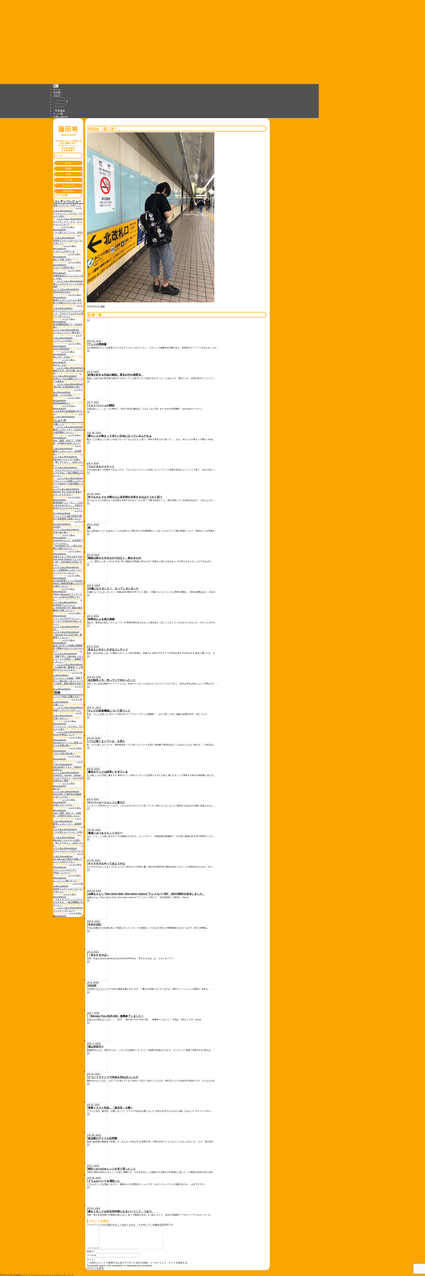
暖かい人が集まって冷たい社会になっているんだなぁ (120, 435)
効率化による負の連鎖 (101, 619)
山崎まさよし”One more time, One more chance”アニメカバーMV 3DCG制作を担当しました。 (146, 893)
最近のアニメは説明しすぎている (108, 771)
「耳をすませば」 (98, 955)
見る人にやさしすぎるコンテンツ (108, 649)
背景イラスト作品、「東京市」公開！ (110, 1107)
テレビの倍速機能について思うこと (109, 710)
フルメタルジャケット (101, 466)
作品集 (57, 92)
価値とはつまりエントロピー (105, 832)
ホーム (57, 89)
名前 (90, 1251)
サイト (90, 1259)
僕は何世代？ (96, 1046)
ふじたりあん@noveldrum (67, 209)
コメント (92, 1247)
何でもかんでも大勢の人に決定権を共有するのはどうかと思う (125, 497)
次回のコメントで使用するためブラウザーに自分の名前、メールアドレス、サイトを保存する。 (140, 1262)
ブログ (57, 95)
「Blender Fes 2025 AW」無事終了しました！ (116, 1016)
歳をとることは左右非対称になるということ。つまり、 (121, 1211)
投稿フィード (22, 1275)
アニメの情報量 (97, 344)
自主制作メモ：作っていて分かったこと (112, 680)
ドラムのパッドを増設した (104, 1181)
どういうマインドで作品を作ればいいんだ (113, 1077)
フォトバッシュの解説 (101, 405)
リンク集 (58, 113)
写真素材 (60, 110)
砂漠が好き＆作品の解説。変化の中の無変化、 (116, 374)
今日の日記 (94, 924)
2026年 (92, 985)
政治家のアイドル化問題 (102, 1138)
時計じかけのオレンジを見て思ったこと (112, 1168)
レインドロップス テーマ (62, 1275)
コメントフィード (41, 1275)
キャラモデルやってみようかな (106, 863)
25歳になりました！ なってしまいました (113, 588)
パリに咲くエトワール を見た (106, 741)
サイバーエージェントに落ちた (106, 802)
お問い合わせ (60, 116)
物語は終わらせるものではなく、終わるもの (114, 557)
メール (91, 1255)
